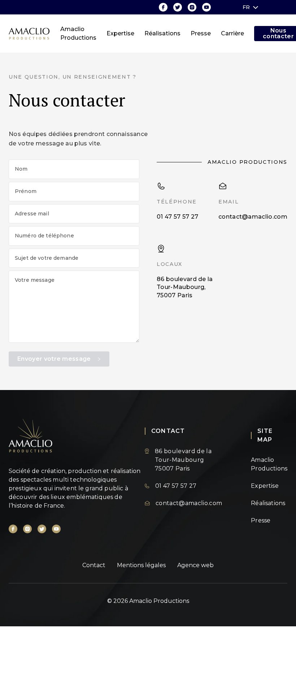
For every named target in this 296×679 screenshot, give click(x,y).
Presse (201, 33)
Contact (93, 565)
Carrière (232, 33)
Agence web (195, 565)
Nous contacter (278, 33)
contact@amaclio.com (252, 216)
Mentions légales (141, 565)
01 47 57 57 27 (177, 216)
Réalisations (162, 33)
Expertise (120, 33)
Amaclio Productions (78, 33)
